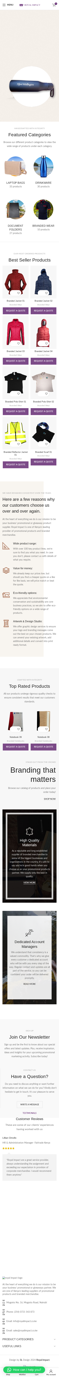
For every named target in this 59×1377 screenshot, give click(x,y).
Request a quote (15, 311)
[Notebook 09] (15, 722)
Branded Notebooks (15, 741)
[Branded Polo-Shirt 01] (15, 382)
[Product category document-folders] (15, 216)
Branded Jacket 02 (43, 301)
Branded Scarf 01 (43, 452)
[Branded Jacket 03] (15, 332)
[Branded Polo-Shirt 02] (43, 382)
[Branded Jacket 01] (15, 282)
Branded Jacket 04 (43, 351)
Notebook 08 (43, 737)
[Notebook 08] (43, 722)
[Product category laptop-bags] (15, 171)
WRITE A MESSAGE (29, 1105)
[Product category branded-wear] (43, 214)
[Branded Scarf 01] (43, 433)
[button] (24, 1369)
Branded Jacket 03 (16, 351)
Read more (29, 984)
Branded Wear (16, 305)
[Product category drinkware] (43, 171)
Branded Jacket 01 (16, 301)
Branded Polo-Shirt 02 (43, 402)
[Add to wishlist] (18, 293)
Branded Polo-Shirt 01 (15, 402)
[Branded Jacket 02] (43, 282)
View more (29, 883)
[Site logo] (29, 5)
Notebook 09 (16, 737)
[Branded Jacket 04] (43, 332)
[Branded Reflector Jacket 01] (15, 433)
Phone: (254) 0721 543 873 (20, 1312)
